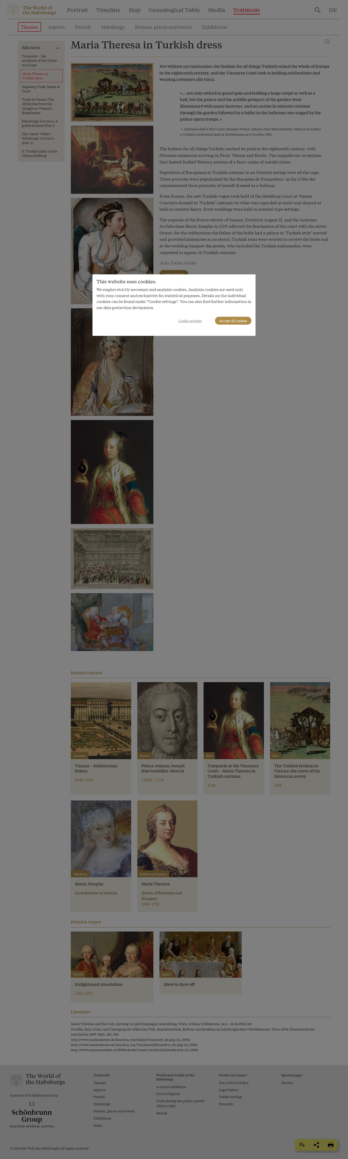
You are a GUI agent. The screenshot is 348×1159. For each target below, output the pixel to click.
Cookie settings (190, 320)
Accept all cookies (233, 320)
